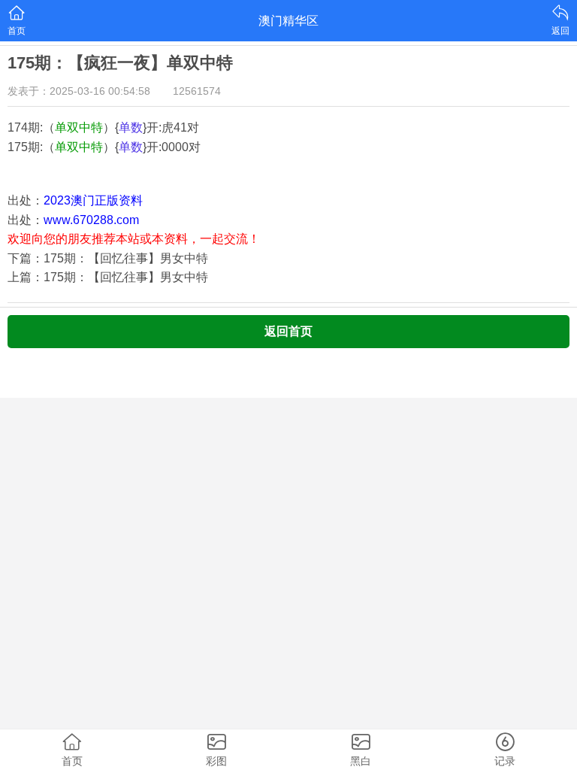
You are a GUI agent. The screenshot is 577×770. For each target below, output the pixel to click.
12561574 (197, 91)
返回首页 (288, 331)
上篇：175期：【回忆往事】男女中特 (108, 277)
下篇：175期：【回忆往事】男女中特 (108, 258)
